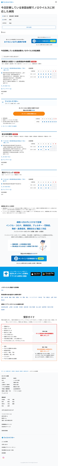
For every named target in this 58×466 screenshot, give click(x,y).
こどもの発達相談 (6, 386)
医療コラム (4, 418)
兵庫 (8, 406)
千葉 (8, 399)
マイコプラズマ (33, 297)
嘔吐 (27, 297)
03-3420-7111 (6, 86)
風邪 (2, 297)
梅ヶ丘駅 (38, 307)
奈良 (13, 401)
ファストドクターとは (7, 414)
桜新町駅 (44, 307)
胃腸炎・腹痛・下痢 (6, 391)
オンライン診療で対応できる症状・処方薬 (44, 44)
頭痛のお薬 (15, 382)
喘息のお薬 (15, 384)
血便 (52, 297)
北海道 (3, 399)
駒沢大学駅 (50, 307)
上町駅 (10, 307)
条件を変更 (29, 27)
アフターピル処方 (17, 391)
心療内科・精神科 (6, 384)
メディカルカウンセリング (8, 410)
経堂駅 (3, 309)
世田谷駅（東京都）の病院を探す (22, 371)
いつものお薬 (16, 380)
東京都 (13, 371)
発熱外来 (4, 378)
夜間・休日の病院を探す (7, 420)
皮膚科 (14, 378)
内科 (2, 290)
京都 (13, 399)
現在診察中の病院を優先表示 (11, 56)
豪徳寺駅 (26, 307)
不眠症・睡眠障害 (6, 389)
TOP (2, 371)
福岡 (13, 403)
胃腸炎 (17, 297)
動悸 (55, 297)
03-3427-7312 (6, 157)
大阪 (8, 403)
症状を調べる (5, 416)
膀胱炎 (48, 297)
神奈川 (3, 403)
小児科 (3, 382)
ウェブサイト (6, 88)
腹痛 (10, 297)
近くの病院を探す (7, 371)
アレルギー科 (5, 393)
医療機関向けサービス (7, 424)
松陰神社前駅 (4, 307)
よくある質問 (5, 441)
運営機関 (4, 453)
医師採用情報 (5, 430)
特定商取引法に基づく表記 (8, 450)
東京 (3, 401)
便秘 (24, 297)
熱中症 (40, 297)
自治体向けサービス (6, 426)
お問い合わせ (5, 444)
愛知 (8, 401)
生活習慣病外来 (16, 389)
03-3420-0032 (6, 186)
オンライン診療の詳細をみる (29, 114)
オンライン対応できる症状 (10, 126)
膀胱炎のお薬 (16, 386)
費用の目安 (38, 263)
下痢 (44, 297)
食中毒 (6, 297)
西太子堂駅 (32, 307)
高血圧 (3, 300)
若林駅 (21, 307)
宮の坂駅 (16, 307)
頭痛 (13, 297)
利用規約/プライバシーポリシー (9, 447)
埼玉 (3, 406)
